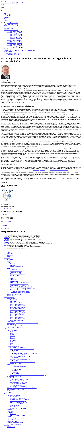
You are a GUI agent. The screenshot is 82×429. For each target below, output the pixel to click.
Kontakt (16, 2)
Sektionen (9, 365)
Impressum (3, 2)
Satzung (9, 268)
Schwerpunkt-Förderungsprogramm (19, 379)
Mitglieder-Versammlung (16, 266)
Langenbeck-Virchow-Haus (14, 294)
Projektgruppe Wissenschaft (14, 376)
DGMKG (6, 239)
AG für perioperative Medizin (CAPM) (20, 356)
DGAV (6, 235)
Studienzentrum (11, 391)
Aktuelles (15, 372)
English (21, 2)
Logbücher (13, 414)
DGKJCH (6, 238)
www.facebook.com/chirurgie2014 (59, 170)
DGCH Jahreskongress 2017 (14, 43)
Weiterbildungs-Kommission (17, 415)
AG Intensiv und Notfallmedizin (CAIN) (20, 359)
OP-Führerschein (11, 418)
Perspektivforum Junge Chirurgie (15, 389)
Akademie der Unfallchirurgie (17, 398)
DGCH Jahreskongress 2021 (14, 37)
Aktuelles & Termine (9, 16)
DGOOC (6, 242)
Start (5, 13)
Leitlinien (9, 417)
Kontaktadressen (14, 378)
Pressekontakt (13, 300)
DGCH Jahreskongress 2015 (14, 46)
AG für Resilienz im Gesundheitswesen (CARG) (22, 362)
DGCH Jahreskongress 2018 (14, 41)
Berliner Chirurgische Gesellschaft (19, 284)
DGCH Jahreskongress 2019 (14, 40)
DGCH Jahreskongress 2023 (14, 34)
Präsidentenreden (8, 51)
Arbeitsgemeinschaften (13, 346)
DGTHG (6, 246)
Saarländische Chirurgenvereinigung (19, 291)
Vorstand (12, 263)
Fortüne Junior (10, 411)
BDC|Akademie (14, 396)
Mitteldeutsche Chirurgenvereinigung (19, 285)
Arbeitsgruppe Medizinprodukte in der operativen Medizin (22, 388)
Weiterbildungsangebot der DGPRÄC (19, 402)
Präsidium (12, 265)
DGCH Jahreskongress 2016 (14, 44)
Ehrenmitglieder (11, 278)
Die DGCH (7, 14)
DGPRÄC (7, 243)
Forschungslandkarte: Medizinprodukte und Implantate (24, 380)
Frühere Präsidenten (12, 279)
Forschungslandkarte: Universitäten (19, 382)
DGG (5, 236)
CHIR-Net (9, 392)
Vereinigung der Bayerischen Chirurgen (20, 282)
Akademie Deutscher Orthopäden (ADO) (20, 399)
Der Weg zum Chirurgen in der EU (16, 422)
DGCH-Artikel (11, 427)
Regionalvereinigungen (13, 281)
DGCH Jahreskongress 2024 (14, 33)
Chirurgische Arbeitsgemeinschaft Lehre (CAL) (22, 349)
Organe (9, 262)
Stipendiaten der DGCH (16, 272)
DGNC (6, 240)
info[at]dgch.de (8, 221)
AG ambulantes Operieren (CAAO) (19, 347)
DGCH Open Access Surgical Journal (16, 408)
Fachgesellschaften (12, 330)
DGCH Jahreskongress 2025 (14, 31)
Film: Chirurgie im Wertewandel (12, 54)
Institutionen (7, 17)
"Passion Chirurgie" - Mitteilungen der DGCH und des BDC (19, 50)
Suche (8, 256)
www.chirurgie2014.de (39, 170)
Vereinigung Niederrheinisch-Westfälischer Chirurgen (23, 288)
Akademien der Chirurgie (13, 395)
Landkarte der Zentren (19, 383)
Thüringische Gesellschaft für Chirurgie (20, 292)
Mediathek (9, 409)
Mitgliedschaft (10, 259)
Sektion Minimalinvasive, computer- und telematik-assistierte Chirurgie (28, 375)
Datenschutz (10, 2)
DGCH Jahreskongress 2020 (14, 38)
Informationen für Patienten (14, 424)
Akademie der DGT (15, 405)
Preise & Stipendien (12, 269)
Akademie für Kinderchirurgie (18, 401)
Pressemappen (13, 301)
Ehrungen (9, 276)
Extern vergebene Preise (16, 275)
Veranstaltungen (8, 48)
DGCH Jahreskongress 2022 (14, 35)
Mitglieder (6, 20)
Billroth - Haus (11, 295)
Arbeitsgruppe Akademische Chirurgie (20, 386)
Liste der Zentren (17, 385)
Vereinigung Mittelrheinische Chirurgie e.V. (21, 287)
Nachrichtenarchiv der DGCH (11, 53)
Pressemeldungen (8, 28)
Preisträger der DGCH (16, 271)
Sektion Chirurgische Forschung (18, 366)
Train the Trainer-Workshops (20, 354)
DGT (5, 245)
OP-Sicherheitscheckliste (13, 419)
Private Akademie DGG (16, 406)
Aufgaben (15, 350)
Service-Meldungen (12, 421)
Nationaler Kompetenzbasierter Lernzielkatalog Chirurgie (27, 353)
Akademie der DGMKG (16, 404)
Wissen (5, 18)
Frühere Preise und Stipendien (17, 274)
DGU (5, 248)
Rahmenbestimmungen (16, 363)
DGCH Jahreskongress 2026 (11, 24)
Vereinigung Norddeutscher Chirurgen (20, 289)
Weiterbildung (10, 412)
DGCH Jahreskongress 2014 (11, 25)
